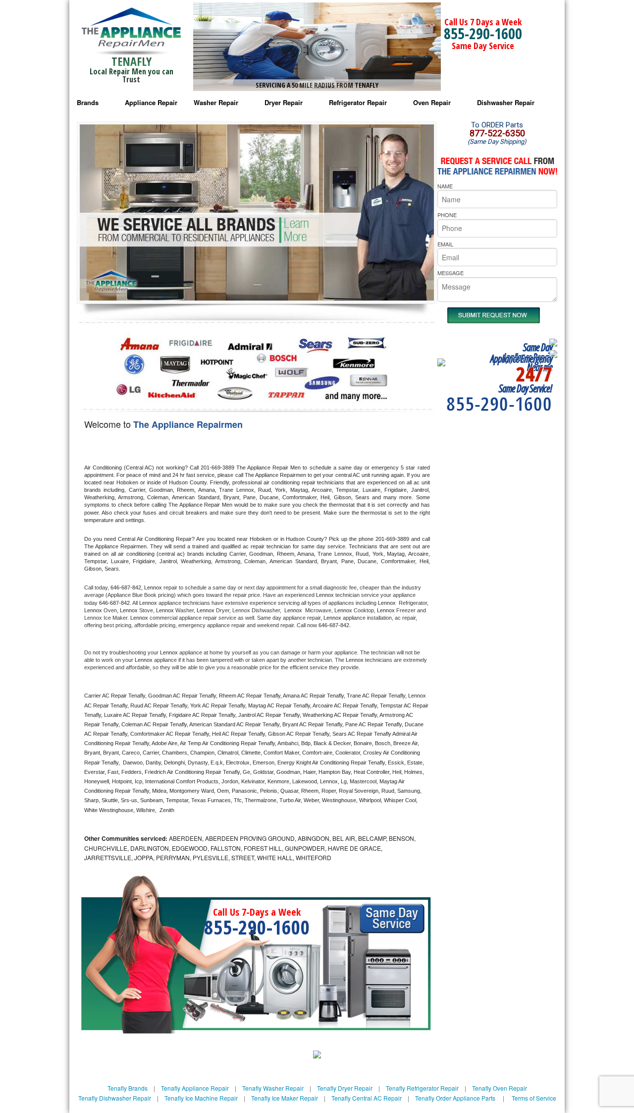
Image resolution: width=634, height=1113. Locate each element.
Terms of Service (534, 1098)
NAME (445, 186)
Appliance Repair (151, 102)
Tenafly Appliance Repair (195, 1088)
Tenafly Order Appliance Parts (455, 1098)
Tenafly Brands (127, 1088)
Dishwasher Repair (505, 102)
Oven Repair (432, 102)
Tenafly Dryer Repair (344, 1088)
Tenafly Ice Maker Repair (284, 1098)
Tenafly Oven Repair (499, 1088)
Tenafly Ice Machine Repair (201, 1098)
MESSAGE (450, 273)
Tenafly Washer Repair (273, 1088)
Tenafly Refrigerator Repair (422, 1088)
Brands (88, 102)
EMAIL (445, 244)
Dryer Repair (283, 102)
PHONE (447, 215)
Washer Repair (216, 102)
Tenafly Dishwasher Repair (114, 1098)
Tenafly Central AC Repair (366, 1098)
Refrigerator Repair (358, 102)
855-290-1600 (483, 33)
